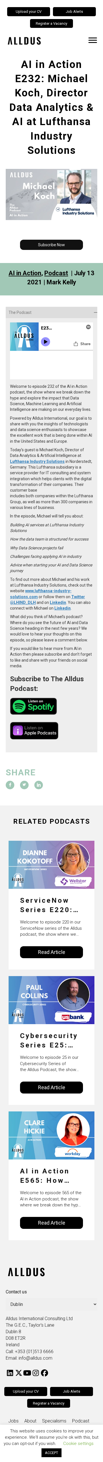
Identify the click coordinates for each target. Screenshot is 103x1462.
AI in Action (25, 273)
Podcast (56, 273)
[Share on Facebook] (10, 785)
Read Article (51, 952)
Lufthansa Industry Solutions (37, 461)
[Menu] (92, 40)
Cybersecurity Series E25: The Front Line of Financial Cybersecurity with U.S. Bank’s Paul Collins (51, 1041)
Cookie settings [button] (78, 1443)
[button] (51, 245)
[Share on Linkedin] (38, 785)
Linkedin (58, 602)
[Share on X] (24, 785)
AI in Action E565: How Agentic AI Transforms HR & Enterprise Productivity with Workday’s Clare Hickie (46, 1176)
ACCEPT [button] (51, 1453)
